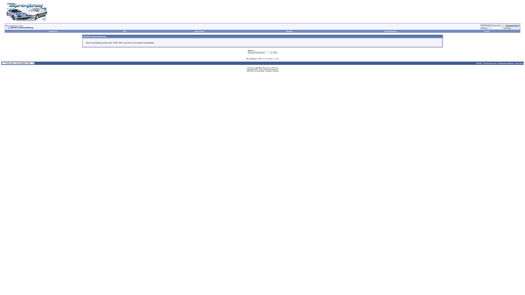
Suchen (487, 31)
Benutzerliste (199, 31)
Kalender (289, 31)
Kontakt (479, 63)
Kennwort (484, 28)
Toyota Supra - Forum (15, 25)
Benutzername (486, 25)
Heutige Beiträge (390, 31)
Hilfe (124, 31)
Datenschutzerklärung (506, 63)
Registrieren (53, 31)
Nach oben (519, 63)
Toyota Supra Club (490, 63)
